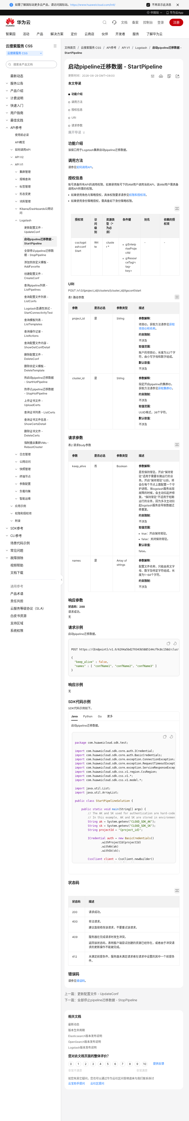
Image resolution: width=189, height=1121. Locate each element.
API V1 (19, 164)
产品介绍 (16, 91)
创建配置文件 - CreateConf (33, 276)
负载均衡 (25, 491)
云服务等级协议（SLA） (28, 608)
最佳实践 (16, 120)
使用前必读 (22, 135)
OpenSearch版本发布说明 (84, 1041)
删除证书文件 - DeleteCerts (33, 433)
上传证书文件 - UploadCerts (33, 403)
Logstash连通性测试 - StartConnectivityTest (38, 310)
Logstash (25, 220)
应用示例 (20, 506)
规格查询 (25, 179)
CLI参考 (16, 536)
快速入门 (16, 105)
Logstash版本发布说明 (82, 1047)
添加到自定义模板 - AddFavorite (36, 264)
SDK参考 (16, 528)
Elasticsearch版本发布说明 (85, 1036)
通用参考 (16, 586)
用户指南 (16, 113)
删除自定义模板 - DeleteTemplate (35, 368)
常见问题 (16, 550)
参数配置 (25, 484)
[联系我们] (114, 22)
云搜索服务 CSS (91, 47)
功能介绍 (77, 94)
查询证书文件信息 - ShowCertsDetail (36, 422)
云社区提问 (97, 1083)
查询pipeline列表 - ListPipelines (35, 287)
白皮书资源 (18, 616)
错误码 (81, 981)
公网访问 (25, 461)
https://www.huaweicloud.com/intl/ (92, 4)
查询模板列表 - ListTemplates (33, 322)
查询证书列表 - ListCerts (39, 412)
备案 (135, 22)
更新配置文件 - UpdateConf (33, 230)
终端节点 (25, 476)
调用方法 (77, 102)
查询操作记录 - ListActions (33, 333)
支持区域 (16, 623)
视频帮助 (16, 565)
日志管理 (25, 454)
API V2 (19, 157)
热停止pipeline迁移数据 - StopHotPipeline (39, 391)
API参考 (16, 127)
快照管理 (25, 469)
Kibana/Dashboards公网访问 (36, 211)
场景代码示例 (20, 543)
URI (73, 117)
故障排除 (16, 558)
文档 (124, 22)
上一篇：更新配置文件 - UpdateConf (91, 994)
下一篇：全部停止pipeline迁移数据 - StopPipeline (101, 1000)
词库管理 (25, 201)
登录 (160, 22)
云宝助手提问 (76, 1083)
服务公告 (16, 83)
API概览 (20, 142)
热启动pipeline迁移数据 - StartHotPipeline (39, 380)
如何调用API (22, 149)
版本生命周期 (76, 1030)
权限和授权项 (23, 513)
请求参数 (77, 125)
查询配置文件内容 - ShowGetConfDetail (37, 345)
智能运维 (25, 498)
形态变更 (25, 194)
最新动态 (16, 76)
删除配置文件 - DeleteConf (33, 357)
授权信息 (77, 109)
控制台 (148, 22)
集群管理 (25, 172)
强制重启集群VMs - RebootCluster (36, 445)
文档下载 (16, 572)
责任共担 (16, 601)
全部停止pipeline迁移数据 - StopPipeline (39, 253)
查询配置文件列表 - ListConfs (36, 299)
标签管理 (25, 186)
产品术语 (16, 593)
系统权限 (16, 630)
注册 (176, 22)
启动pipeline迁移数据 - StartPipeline (38, 241)
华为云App (176, 12)
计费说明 (16, 98)
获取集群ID (165, 388)
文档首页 (70, 47)
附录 (18, 521)
